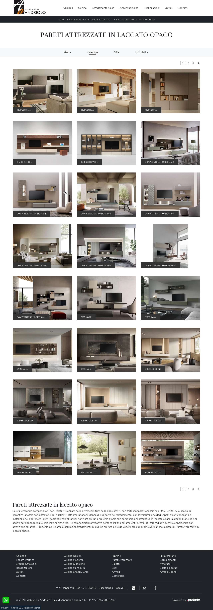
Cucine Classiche (74, 564)
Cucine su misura (74, 568)
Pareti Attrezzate (102, 19)
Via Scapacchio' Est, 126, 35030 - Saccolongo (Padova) (90, 588)
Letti (114, 568)
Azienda (68, 8)
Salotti (116, 564)
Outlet (168, 8)
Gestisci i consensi (31, 607)
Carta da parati (168, 568)
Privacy (4, 607)
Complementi (168, 560)
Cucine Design (73, 556)
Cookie (14, 607)
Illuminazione (168, 556)
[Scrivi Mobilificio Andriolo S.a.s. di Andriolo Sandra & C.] (144, 588)
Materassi (165, 564)
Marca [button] (67, 52)
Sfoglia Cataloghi (26, 564)
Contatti (182, 8)
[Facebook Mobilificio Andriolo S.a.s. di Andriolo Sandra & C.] (155, 588)
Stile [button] (116, 52)
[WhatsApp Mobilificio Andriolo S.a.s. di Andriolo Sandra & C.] (5, 600)
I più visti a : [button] (142, 52)
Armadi (116, 572)
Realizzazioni (152, 8)
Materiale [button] (92, 52)
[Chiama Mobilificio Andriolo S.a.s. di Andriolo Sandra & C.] (134, 588)
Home (61, 19)
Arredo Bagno (168, 572)
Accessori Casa (129, 8)
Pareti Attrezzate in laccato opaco (134, 19)
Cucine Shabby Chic (76, 572)
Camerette (118, 576)
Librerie (116, 556)
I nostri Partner (25, 560)
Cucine (82, 8)
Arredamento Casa (103, 8)
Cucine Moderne (74, 560)
